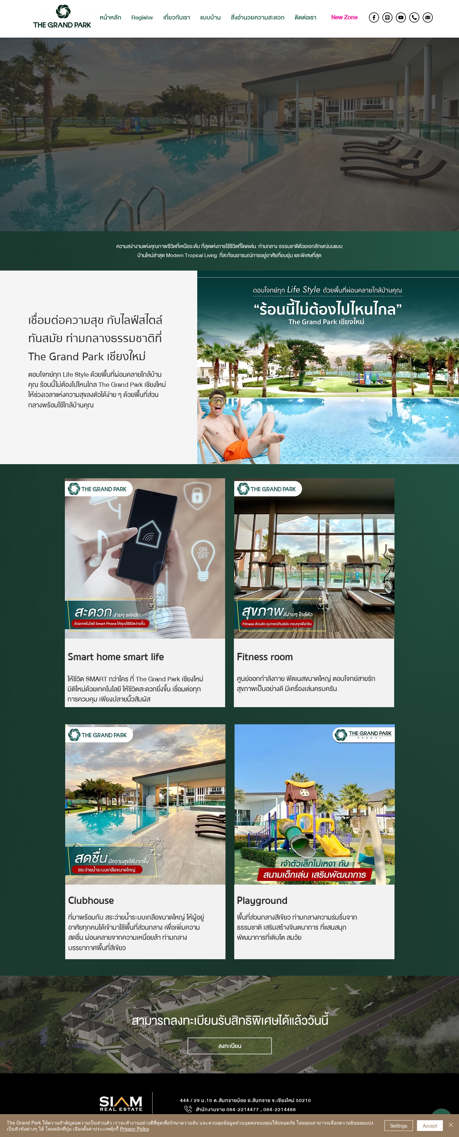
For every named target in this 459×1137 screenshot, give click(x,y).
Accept (430, 1125)
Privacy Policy (134, 1128)
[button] (210, 17)
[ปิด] (451, 1126)
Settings (398, 1125)
